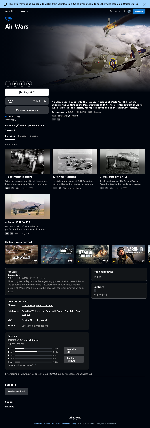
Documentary (58, 112)
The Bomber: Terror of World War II (57, 254)
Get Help (9, 406)
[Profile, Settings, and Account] (129, 11)
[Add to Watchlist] (8, 84)
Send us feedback (63, 423)
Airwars (21, 254)
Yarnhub (128, 254)
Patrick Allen (62, 116)
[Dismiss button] (144, 4)
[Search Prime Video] (111, 11)
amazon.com (87, 3)
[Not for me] (22, 84)
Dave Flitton (28, 305)
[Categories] (124, 11)
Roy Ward (73, 116)
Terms (52, 373)
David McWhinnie (31, 311)
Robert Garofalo (44, 305)
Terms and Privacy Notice (44, 423)
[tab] (10, 136)
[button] (27, 92)
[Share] (29, 84)
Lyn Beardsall (48, 311)
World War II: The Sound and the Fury (92, 254)
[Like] (15, 84)
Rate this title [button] (71, 350)
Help (74, 423)
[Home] (10, 11)
